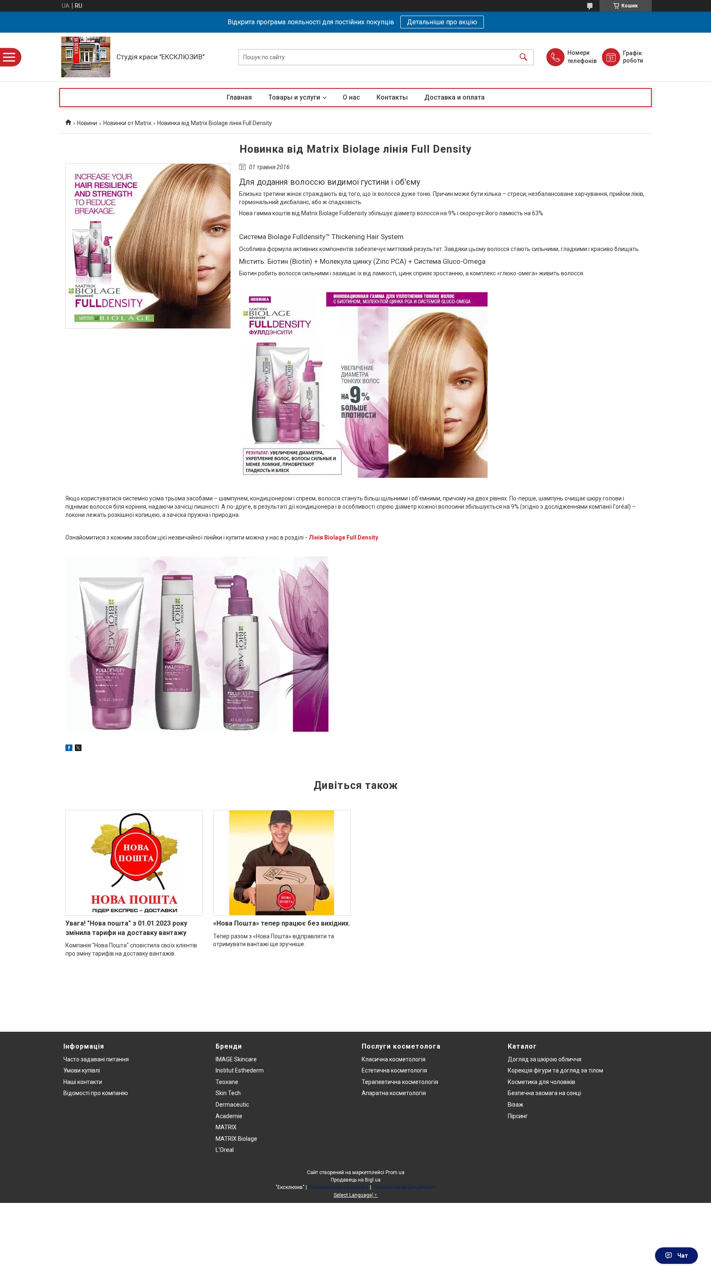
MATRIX (226, 1127)
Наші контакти (82, 1082)
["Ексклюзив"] (85, 57)
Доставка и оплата (454, 97)
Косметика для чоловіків (541, 1082)
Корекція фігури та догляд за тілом (555, 1070)
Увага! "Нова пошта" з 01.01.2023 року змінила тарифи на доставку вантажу (126, 927)
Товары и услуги (294, 97)
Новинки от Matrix (127, 123)
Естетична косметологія (394, 1070)
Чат (682, 1255)
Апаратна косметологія (394, 1093)
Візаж (515, 1104)
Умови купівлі (81, 1070)
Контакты (392, 97)
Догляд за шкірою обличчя (544, 1059)
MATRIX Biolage (236, 1138)
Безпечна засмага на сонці (544, 1093)
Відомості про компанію (95, 1093)
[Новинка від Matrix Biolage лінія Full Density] (148, 246)
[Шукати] (523, 57)
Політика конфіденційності (403, 1187)
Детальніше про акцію (442, 22)
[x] (78, 749)
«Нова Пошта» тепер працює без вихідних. (281, 923)
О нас (351, 97)
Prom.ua (395, 1172)
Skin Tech (228, 1093)
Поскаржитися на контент (338, 1187)
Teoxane (227, 1082)
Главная (239, 97)
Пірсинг (518, 1116)
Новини (87, 123)
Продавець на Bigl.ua (356, 1180)
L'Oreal (225, 1150)
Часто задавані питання (96, 1059)
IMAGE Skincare (236, 1059)
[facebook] (68, 749)
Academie (229, 1116)
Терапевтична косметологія (400, 1082)
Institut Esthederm (240, 1070)
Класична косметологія (393, 1059)
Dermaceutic (232, 1104)
